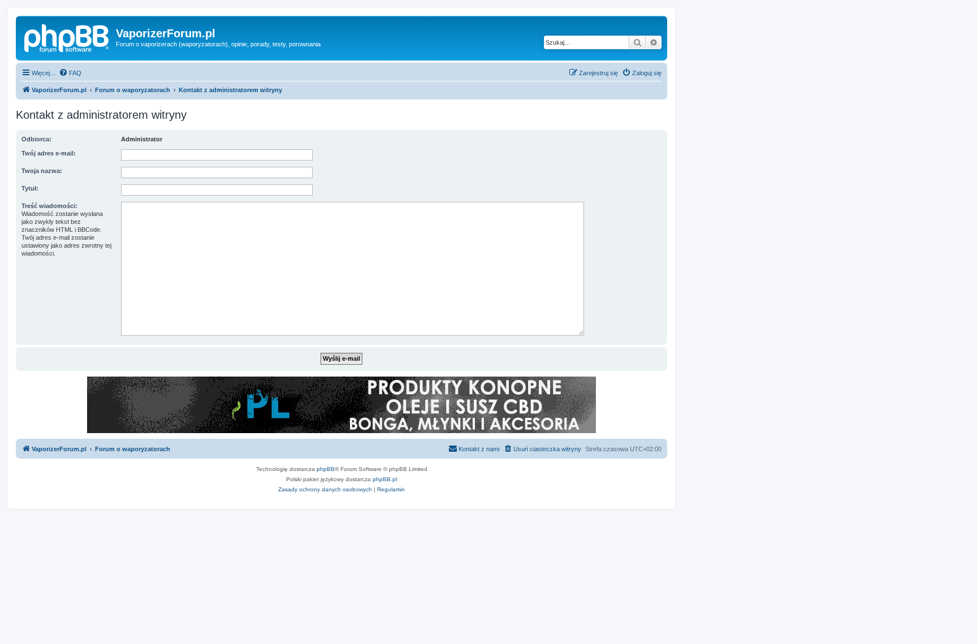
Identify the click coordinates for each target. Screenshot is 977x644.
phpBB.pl (385, 479)
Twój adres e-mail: (48, 153)
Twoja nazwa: (41, 170)
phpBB (326, 469)
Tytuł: (29, 188)
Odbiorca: (36, 139)
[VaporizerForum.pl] (67, 37)
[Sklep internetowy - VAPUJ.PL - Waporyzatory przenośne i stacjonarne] (341, 405)
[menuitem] (70, 73)
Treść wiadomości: (49, 205)
